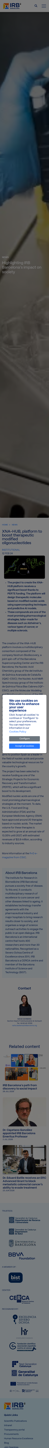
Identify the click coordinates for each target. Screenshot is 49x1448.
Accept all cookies (24, 746)
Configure (24, 739)
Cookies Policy (17, 732)
